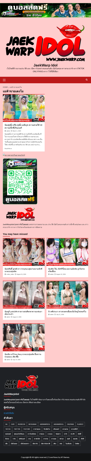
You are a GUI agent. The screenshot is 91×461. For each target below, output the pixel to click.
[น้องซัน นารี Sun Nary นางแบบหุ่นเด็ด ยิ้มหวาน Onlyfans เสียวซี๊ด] (24, 337)
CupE (12, 424)
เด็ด (6, 443)
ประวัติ (72, 434)
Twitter (17, 429)
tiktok (7, 429)
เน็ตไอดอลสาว (25, 443)
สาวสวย (45, 438)
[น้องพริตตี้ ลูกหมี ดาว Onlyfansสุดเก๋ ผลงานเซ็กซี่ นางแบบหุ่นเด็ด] (24, 252)
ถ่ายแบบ (41, 434)
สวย (29, 438)
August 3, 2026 (17, 317)
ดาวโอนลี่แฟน (32, 434)
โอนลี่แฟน (69, 443)
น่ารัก (65, 434)
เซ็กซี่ (82, 438)
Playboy (80, 424)
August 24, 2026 (21, 274)
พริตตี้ (79, 434)
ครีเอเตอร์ (56, 429)
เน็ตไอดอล (14, 443)
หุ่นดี (68, 438)
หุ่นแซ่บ (75, 438)
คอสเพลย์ (8, 434)
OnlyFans (13, 263)
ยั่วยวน (7, 438)
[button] (5, 80)
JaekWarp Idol (45, 65)
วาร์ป (14, 438)
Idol (6, 119)
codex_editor (10, 274)
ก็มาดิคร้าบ (47, 429)
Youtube (26, 429)
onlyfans (70, 424)
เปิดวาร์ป (35, 443)
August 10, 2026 (61, 274)
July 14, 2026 (16, 359)
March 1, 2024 (17, 131)
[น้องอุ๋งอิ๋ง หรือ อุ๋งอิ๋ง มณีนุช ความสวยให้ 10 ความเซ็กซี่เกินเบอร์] (24, 108)
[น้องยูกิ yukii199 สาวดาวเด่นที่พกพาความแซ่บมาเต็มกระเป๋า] (24, 295)
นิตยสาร (58, 434)
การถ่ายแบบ (36, 429)
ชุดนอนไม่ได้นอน (19, 434)
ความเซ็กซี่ (74, 429)
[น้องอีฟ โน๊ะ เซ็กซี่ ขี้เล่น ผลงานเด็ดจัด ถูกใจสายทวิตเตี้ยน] (67, 252)
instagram (32, 424)
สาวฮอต (53, 438)
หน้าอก (62, 438)
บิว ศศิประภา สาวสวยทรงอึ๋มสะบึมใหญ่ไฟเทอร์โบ (67, 312)
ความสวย (65, 429)
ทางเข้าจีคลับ (9, 413)
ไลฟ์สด (77, 443)
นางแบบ (50, 434)
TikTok (20, 348)
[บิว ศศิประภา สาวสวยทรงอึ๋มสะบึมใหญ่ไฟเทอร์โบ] (67, 295)
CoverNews (53, 457)
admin (8, 131)
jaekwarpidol (45, 424)
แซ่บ (61, 443)
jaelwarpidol (59, 424)
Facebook (21, 424)
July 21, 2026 (60, 314)
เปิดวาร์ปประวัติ (45, 443)
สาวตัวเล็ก (37, 438)
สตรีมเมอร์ (22, 438)
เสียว (54, 443)
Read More (8, 148)
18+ (6, 424)
